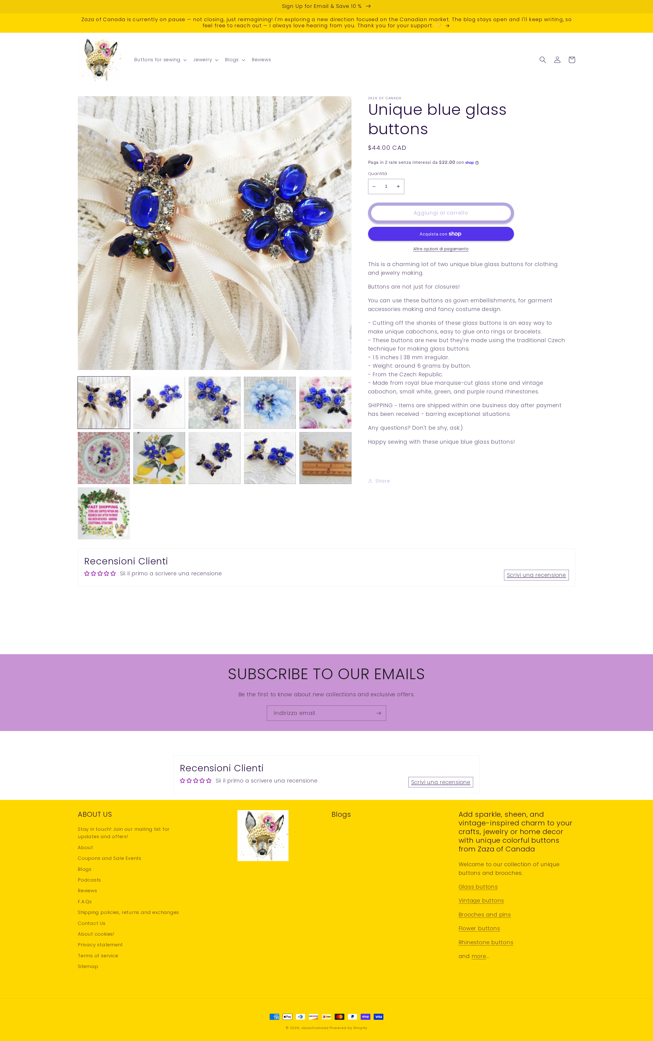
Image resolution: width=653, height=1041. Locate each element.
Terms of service (98, 955)
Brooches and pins (485, 914)
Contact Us (92, 923)
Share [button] (382, 481)
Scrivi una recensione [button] (536, 575)
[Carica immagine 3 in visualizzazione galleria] (215, 403)
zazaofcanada (315, 1027)
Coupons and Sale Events (109, 858)
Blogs (85, 869)
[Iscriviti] (378, 713)
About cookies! (96, 934)
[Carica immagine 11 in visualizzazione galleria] (104, 513)
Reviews (87, 890)
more (479, 956)
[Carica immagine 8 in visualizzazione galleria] (215, 458)
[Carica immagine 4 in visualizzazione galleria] (270, 403)
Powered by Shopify (348, 1027)
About (85, 847)
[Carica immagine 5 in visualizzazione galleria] (325, 403)
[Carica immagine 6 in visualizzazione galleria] (104, 458)
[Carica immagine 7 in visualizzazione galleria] (159, 458)
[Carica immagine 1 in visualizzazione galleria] (104, 403)
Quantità (377, 174)
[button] (160, 60)
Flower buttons (479, 928)
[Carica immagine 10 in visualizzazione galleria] (325, 458)
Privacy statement (100, 944)
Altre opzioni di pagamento (441, 249)
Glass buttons (478, 886)
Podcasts (89, 880)
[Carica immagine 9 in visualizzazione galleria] (270, 458)
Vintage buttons (481, 900)
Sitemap (88, 966)
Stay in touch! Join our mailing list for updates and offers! (124, 833)
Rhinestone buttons (486, 942)
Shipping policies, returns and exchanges (128, 912)
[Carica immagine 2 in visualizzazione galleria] (159, 403)
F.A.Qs (85, 901)
